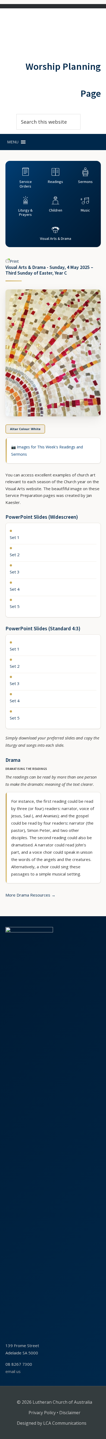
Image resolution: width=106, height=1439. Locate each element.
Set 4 (15, 589)
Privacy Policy (42, 1413)
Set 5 (15, 606)
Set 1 (15, 537)
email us (13, 1371)
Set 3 (15, 572)
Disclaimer (69, 1413)
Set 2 (15, 554)
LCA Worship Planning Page (29, 29)
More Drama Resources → (30, 895)
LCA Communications (64, 1423)
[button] (12, 142)
